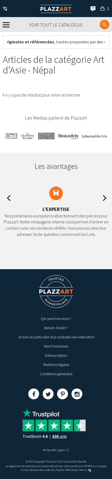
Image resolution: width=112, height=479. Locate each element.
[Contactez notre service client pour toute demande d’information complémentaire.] (6, 9)
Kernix (83, 470)
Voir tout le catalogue (56, 25)
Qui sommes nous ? (56, 318)
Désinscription (56, 355)
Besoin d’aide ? (56, 327)
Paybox (60, 470)
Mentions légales (56, 364)
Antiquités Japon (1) (56, 450)
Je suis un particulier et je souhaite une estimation (56, 337)
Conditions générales (56, 373)
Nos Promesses (56, 346)
